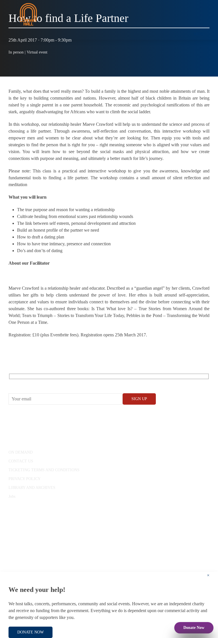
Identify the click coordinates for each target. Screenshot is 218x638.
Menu (199, 34)
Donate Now (193, 627)
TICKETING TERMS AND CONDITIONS (44, 470)
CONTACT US (21, 461)
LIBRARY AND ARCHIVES (32, 487)
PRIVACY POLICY (25, 479)
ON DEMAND (21, 452)
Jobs (12, 496)
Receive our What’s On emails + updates (52, 383)
